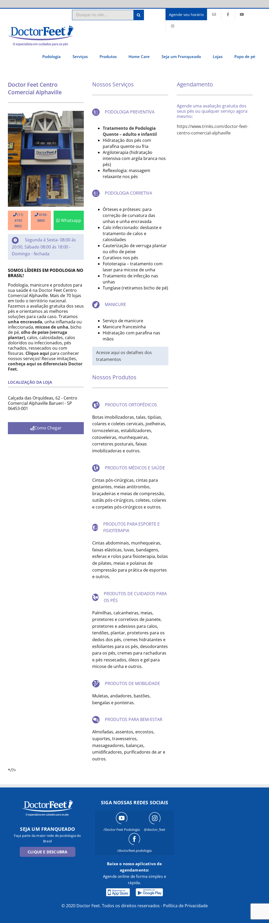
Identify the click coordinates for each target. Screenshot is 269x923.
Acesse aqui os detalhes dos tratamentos (124, 356)
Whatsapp (71, 220)
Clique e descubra (47, 851)
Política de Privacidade (185, 906)
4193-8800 (42, 217)
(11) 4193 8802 (18, 220)
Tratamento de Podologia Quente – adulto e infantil (130, 131)
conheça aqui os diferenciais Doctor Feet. (45, 366)
